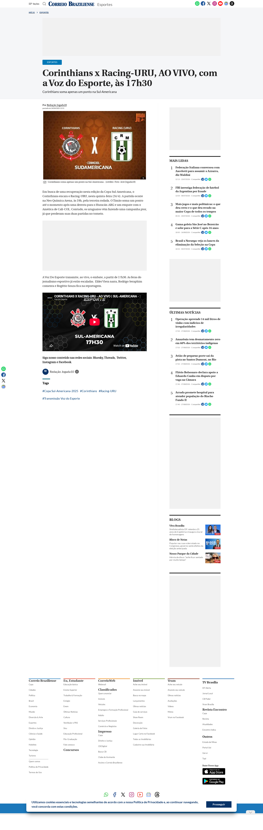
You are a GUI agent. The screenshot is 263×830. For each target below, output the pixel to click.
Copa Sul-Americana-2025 (61, 391)
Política (32, 695)
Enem (65, 706)
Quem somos (34, 761)
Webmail (102, 684)
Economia (33, 706)
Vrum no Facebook (176, 717)
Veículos (101, 704)
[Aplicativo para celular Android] (213, 781)
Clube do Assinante (106, 757)
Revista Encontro (214, 709)
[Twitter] (209, 5)
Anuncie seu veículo (176, 690)
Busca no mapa (139, 695)
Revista (205, 719)
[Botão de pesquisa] (43, 3)
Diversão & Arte (36, 717)
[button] (79, 807)
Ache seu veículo (175, 684)
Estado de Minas (209, 742)
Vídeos (171, 706)
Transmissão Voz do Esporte (62, 398)
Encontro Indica (209, 730)
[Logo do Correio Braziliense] (71, 4)
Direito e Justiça (36, 728)
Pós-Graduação (70, 739)
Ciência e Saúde (35, 734)
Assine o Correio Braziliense (110, 762)
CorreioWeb (106, 680)
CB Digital (102, 746)
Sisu (65, 728)
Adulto (101, 715)
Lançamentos (139, 701)
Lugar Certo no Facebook (144, 734)
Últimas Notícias (70, 712)
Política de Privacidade (38, 767)
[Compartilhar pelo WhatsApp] (209, 180)
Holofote (32, 744)
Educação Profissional (72, 734)
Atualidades (207, 724)
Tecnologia (33, 750)
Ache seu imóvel (140, 684)
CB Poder (206, 699)
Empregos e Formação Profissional (113, 710)
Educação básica (70, 684)
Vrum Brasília (208, 704)
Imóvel (138, 680)
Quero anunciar (105, 693)
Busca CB (102, 751)
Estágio (66, 701)
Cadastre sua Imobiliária (143, 744)
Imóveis (101, 699)
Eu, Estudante (73, 680)
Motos (170, 712)
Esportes (44, 12)
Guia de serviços (140, 712)
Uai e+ (205, 753)
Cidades (32, 690)
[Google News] (226, 5)
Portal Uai (206, 747)
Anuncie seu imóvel (141, 690)
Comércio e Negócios (107, 726)
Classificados (107, 689)
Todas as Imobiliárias (142, 739)
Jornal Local (207, 693)
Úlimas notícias (139, 706)
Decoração (137, 723)
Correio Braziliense (42, 680)
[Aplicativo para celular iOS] (213, 772)
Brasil (31, 701)
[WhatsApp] (197, 5)
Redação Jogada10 (62, 371)
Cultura (66, 717)
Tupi (204, 758)
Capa (31, 684)
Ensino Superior (70, 690)
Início (32, 12)
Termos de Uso (35, 772)
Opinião (32, 739)
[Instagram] (214, 5)
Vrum (172, 680)
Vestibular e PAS (70, 723)
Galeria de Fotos (140, 728)
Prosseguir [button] (219, 804)
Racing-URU (108, 391)
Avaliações (172, 701)
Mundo (32, 712)
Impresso (105, 731)
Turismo (32, 755)
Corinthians (89, 391)
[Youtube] (220, 5)
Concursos (71, 750)
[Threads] (232, 5)
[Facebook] (203, 5)
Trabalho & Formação (72, 695)
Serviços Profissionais (107, 721)
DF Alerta (206, 688)
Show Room (138, 717)
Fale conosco (69, 744)
